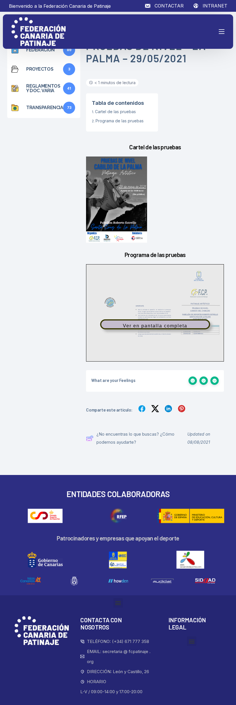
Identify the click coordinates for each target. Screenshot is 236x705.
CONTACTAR (169, 5)
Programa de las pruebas (120, 120)
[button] (118, 603)
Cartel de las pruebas (115, 111)
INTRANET (215, 5)
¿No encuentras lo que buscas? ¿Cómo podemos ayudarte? (135, 438)
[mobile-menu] (210, 31)
